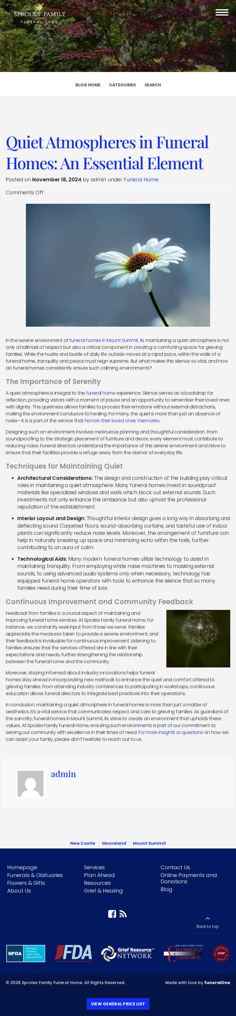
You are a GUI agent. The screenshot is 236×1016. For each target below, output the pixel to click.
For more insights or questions (170, 732)
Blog (166, 889)
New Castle (82, 843)
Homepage (22, 867)
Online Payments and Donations (189, 878)
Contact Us (175, 867)
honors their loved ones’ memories (122, 420)
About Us (19, 890)
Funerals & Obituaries (35, 875)
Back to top (208, 926)
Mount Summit (149, 843)
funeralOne (217, 982)
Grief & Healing (103, 890)
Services (94, 867)
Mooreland (114, 843)
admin (63, 773)
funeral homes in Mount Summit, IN (106, 340)
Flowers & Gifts (26, 882)
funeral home (100, 393)
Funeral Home (141, 179)
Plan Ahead (99, 875)
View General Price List (118, 1004)
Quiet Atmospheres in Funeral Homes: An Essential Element (107, 152)
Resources (97, 882)
